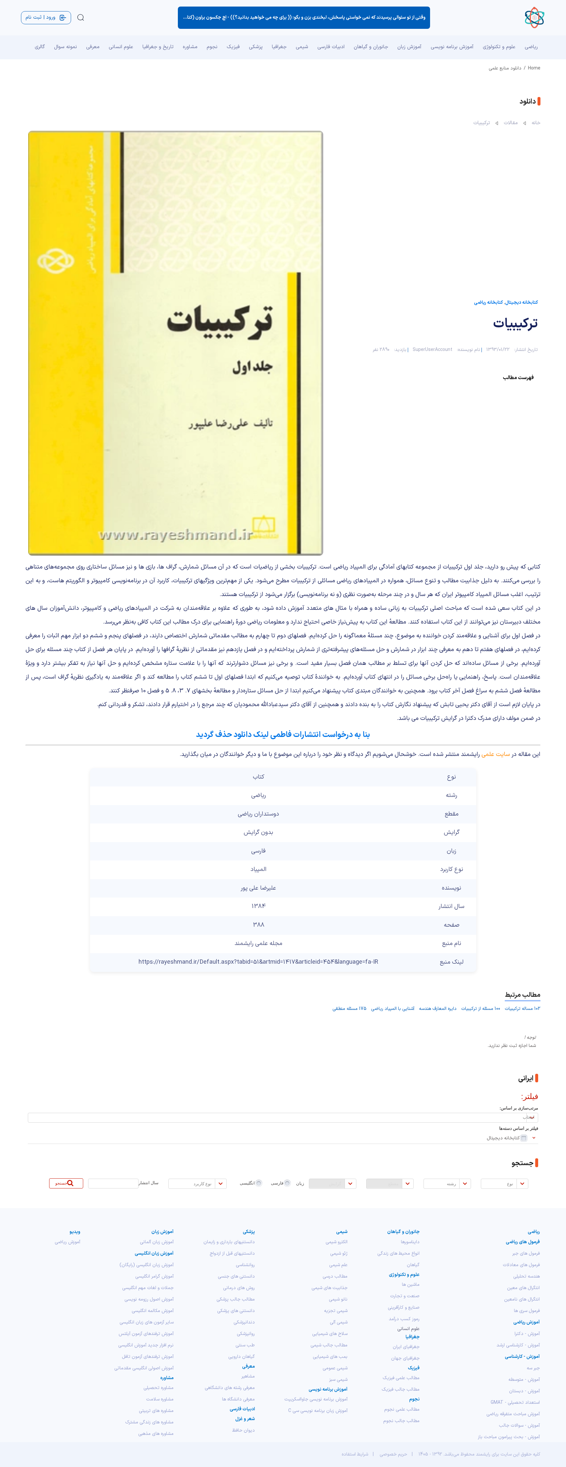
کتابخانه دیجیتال (521, 302)
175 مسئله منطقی (349, 1008)
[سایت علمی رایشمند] (534, 17)
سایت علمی (495, 754)
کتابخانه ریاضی (488, 302)
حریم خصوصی (393, 1454)
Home (534, 68)
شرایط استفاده (355, 1454)
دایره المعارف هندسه (438, 1008)
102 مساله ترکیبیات (522, 1008)
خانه (536, 123)
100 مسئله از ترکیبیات (480, 1008)
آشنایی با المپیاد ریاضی (392, 1008)
